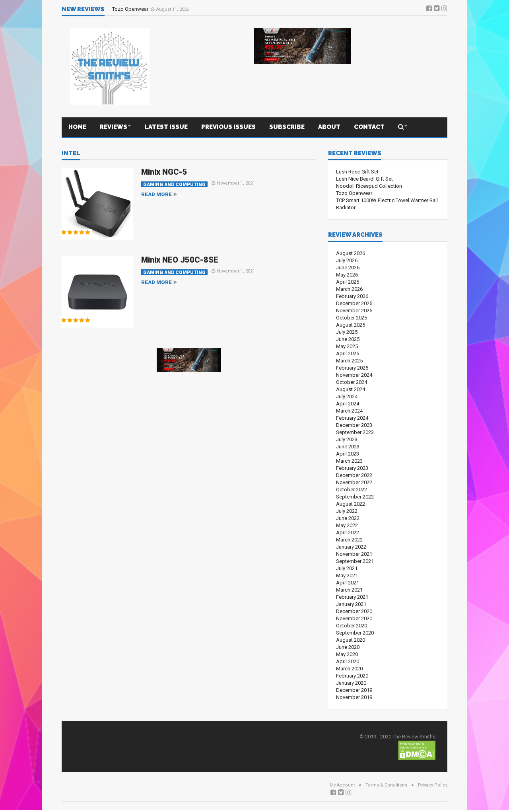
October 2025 (351, 318)
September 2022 (355, 497)
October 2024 (351, 382)
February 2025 (352, 368)
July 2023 (346, 439)
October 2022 (351, 490)
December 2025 (354, 303)
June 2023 (347, 447)
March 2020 (349, 669)
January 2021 (351, 604)
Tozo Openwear (131, 9)
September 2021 (355, 561)
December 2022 (354, 475)
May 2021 (347, 575)
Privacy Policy (432, 785)
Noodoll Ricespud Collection (369, 186)
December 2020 (354, 611)
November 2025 (354, 310)
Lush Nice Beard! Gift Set (364, 179)
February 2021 (352, 597)
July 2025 (346, 332)
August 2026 (350, 253)
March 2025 (349, 361)
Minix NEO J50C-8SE (179, 260)
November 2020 (354, 618)
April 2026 (347, 282)
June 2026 (347, 268)
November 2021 (354, 554)
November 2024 (354, 375)
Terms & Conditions (386, 785)
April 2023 (347, 454)
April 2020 (347, 661)
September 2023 (355, 432)
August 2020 (350, 640)
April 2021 (347, 583)
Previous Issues (228, 126)
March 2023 (349, 461)
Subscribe (287, 126)
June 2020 (347, 647)
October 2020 (351, 626)
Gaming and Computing (174, 184)
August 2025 (350, 325)
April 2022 (347, 532)
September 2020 (355, 633)
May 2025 (347, 346)
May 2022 (347, 525)
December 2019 (354, 690)
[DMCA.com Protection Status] (416, 750)
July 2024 (346, 396)
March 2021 (349, 590)
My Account (342, 785)
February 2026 (352, 296)
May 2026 (347, 275)
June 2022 (347, 518)
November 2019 (354, 697)
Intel (71, 153)
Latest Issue (166, 126)
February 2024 (352, 418)
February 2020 (352, 676)
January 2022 (351, 547)
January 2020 (351, 683)
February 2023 (352, 468)
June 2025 (347, 339)
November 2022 (354, 482)
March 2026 (349, 289)
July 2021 (346, 568)
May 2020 (347, 654)
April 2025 (347, 353)
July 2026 (346, 260)
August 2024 (350, 389)
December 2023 (354, 425)
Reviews (113, 126)
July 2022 (346, 511)
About (329, 126)
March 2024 (349, 411)
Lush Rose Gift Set (357, 172)
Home (77, 126)
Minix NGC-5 (164, 172)
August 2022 (350, 504)
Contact (369, 126)
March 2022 (349, 540)
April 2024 (347, 404)
